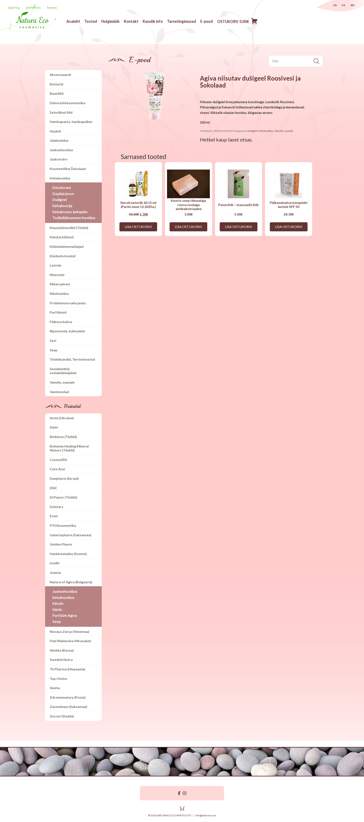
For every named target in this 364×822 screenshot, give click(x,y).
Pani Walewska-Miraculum (70, 641)
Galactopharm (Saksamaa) (70, 535)
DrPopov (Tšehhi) (63, 497)
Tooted (90, 21)
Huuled (55, 131)
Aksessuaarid (60, 75)
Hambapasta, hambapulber (71, 122)
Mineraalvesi (60, 284)
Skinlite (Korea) (62, 650)
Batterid (56, 84)
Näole (57, 609)
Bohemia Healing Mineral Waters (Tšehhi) (69, 448)
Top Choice (58, 678)
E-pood (206, 21)
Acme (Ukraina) (62, 418)
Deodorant (61, 187)
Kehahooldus (60, 178)
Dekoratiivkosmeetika (67, 103)
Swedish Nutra (61, 660)
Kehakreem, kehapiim (69, 212)
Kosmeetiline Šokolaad (68, 169)
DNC (53, 488)
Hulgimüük (110, 21)
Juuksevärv (59, 159)
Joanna (55, 572)
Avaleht (73, 21)
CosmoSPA (58, 460)
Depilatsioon (63, 193)
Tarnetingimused (181, 21)
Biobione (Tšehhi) (63, 437)
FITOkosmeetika (63, 525)
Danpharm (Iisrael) (64, 478)
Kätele (57, 603)
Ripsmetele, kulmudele (67, 331)
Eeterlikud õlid (61, 112)
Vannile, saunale (62, 382)
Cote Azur (58, 469)
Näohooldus (59, 293)
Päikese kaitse (61, 322)
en (352, 5)
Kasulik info (153, 21)
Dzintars (56, 507)
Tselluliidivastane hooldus (73, 218)
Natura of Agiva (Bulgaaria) (71, 582)
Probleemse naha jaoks (68, 303)
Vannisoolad (59, 392)
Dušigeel (59, 199)
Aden (54, 427)
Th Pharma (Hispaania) (67, 669)
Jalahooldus (59, 140)
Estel (54, 516)
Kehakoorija (62, 205)
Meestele (57, 275)
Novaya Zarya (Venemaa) (69, 631)
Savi (53, 340)
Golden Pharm (61, 544)
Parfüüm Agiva (64, 615)
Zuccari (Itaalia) (62, 716)
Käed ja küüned (62, 237)
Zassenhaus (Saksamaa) (68, 707)
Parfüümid (58, 312)
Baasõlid (56, 93)
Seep (54, 350)
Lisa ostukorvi (138, 227)
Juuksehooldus (61, 150)
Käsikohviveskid (62, 256)
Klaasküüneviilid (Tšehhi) (69, 228)
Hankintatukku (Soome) (68, 554)
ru (335, 5)
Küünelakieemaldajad (66, 246)
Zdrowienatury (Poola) (68, 697)
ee (343, 5)
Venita (55, 688)
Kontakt (131, 21)
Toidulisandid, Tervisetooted (72, 359)
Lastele (55, 265)
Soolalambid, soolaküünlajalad (63, 371)
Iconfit (55, 563)
